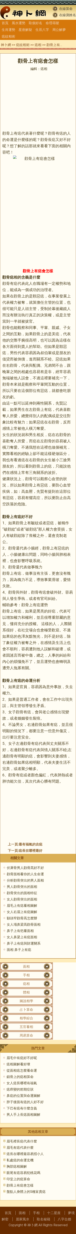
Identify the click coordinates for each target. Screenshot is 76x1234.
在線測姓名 (67, 15)
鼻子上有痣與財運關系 (24, 943)
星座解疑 (25, 30)
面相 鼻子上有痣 (19, 950)
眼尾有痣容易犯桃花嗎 (23, 1173)
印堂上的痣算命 (18, 1179)
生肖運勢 (8, 30)
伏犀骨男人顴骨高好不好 (25, 868)
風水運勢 (18, 23)
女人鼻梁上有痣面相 (22, 937)
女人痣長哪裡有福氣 (22, 1083)
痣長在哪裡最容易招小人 (25, 1154)
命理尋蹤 (52, 23)
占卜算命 (26, 1010)
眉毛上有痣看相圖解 (22, 906)
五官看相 (26, 1027)
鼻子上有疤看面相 (20, 931)
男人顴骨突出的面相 (22, 887)
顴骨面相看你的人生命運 (25, 874)
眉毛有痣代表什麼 (20, 1148)
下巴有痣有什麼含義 (22, 1108)
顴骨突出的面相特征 (22, 893)
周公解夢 (59, 30)
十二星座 (54, 1213)
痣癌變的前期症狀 (20, 1089)
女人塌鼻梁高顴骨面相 (24, 924)
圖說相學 (26, 1001)
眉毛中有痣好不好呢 (22, 1058)
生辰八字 (42, 30)
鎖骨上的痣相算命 (20, 1077)
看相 (14, 453)
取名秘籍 (43, 1219)
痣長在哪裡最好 (30, 851)
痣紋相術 (8, 36)
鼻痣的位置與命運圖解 (23, 1096)
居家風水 (22, 1219)
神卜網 (6, 45)
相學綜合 (26, 1018)
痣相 (38, 45)
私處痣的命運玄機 (20, 1160)
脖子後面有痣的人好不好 (25, 1102)
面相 (26, 967)
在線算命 (66, 9)
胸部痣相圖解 (17, 1166)
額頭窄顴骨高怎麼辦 (22, 918)
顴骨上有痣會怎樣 (20, 1185)
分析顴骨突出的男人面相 (25, 880)
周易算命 (26, 1035)
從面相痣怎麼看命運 (22, 1070)
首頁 (5, 23)
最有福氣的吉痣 (30, 844)
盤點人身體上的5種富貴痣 (26, 1192)
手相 (26, 975)
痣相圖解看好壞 (18, 1064)
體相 (26, 992)
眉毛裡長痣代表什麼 (22, 1141)
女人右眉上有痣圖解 (22, 912)
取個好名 (35, 23)
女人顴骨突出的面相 (22, 899)
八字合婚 (64, 1219)
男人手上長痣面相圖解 (23, 1115)
